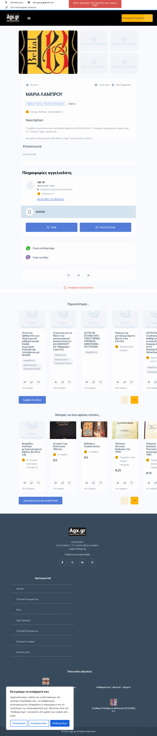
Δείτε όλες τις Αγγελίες (50, 199)
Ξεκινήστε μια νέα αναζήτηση (40, 500)
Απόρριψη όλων (39, 723)
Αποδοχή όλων (59, 723)
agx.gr (41, 182)
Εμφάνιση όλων (32, 400)
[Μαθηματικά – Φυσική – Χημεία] (113, 681)
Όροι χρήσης (23, 620)
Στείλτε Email (107, 227)
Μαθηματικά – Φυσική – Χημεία (113, 687)
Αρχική (20, 588)
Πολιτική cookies (25, 641)
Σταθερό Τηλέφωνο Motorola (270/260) (113, 708)
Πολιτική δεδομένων (27, 631)
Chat (53, 227)
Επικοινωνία (23, 652)
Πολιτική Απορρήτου (27, 599)
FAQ (18, 609)
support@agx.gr (77, 548)
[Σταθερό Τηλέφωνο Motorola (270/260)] (113, 702)
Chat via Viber (40, 257)
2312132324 (77, 542)
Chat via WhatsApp (43, 248)
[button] (29, 18)
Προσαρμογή (18, 723)
